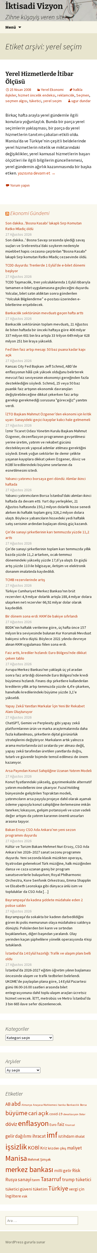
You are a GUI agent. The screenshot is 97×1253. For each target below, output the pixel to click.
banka (62, 1105)
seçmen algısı (16, 100)
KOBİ (33, 1147)
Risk (76, 1170)
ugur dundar (81, 100)
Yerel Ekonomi (52, 89)
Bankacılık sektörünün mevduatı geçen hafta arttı (44, 313)
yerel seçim (52, 100)
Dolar (82, 1114)
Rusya (11, 1179)
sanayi (24, 1179)
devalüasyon (70, 1114)
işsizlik (16, 1147)
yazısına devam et (37, 173)
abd (16, 1103)
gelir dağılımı (18, 1136)
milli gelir (62, 1170)
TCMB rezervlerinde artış (25, 579)
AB (8, 1104)
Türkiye (58, 1188)
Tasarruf (51, 1179)
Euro (53, 1124)
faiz (60, 1124)
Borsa (83, 1105)
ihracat (39, 1136)
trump (68, 1179)
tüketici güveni (18, 1189)
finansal (70, 1125)
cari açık (38, 1113)
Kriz (43, 1148)
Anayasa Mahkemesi (45, 1105)
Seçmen (82, 95)
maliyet (74, 1148)
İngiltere (13, 1196)
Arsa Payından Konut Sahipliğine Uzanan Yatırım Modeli (48, 770)
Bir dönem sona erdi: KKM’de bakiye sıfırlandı (41, 616)
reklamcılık (65, 95)
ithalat (80, 1136)
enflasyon (33, 1123)
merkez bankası (29, 1169)
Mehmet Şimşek (39, 1159)
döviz (11, 1124)
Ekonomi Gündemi (29, 213)
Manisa (16, 1158)
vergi (73, 1189)
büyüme (16, 1113)
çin (81, 1189)
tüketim (40, 1189)
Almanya (27, 1105)
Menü (10, 27)
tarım (36, 1180)
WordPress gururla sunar (25, 1242)
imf (52, 1135)
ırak (24, 1196)
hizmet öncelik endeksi (36, 95)
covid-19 (56, 1114)
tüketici (35, 100)
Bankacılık (73, 1105)
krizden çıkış (57, 1148)
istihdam (66, 1136)
